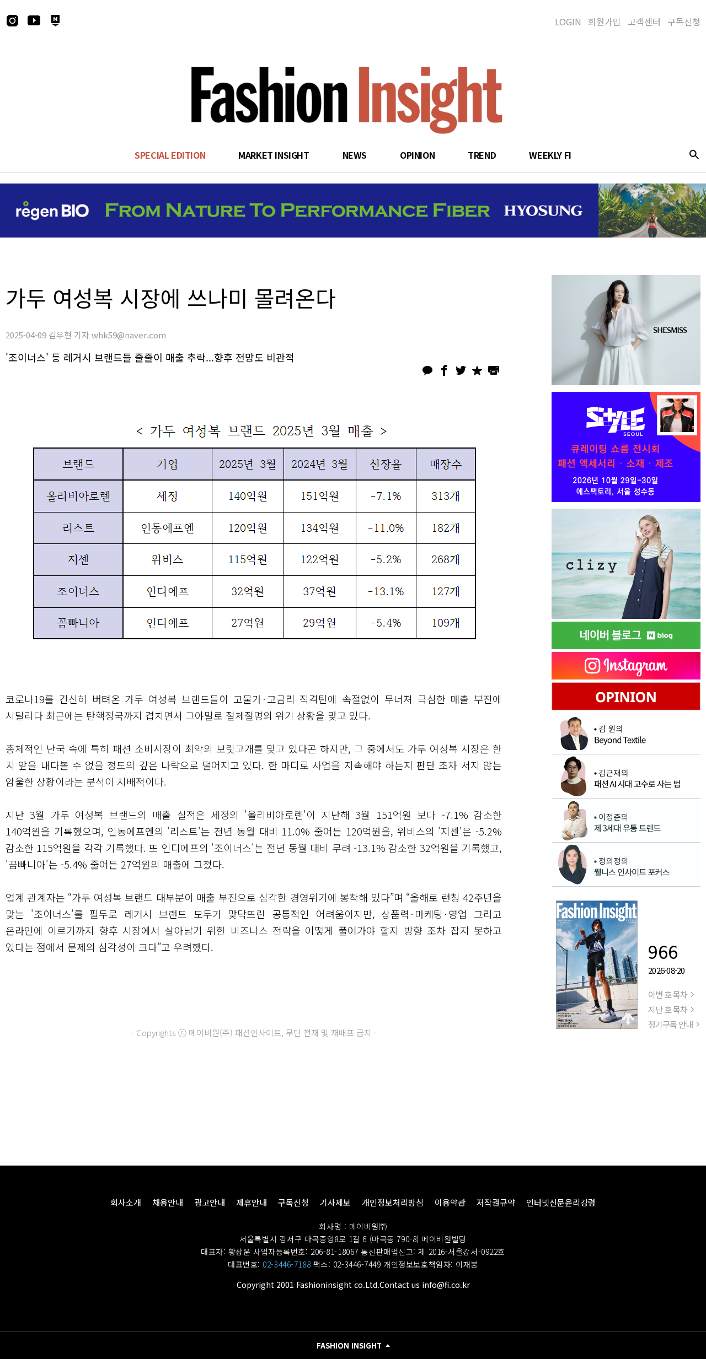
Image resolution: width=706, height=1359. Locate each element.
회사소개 (125, 1202)
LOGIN (568, 21)
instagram (12, 20)
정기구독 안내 (670, 1024)
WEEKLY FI (550, 154)
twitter (460, 370)
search (693, 154)
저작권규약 (496, 1202)
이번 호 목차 (667, 994)
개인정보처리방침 (393, 1202)
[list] (626, 330)
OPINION (417, 154)
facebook (444, 370)
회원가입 (604, 21)
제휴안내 (251, 1202)
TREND (482, 154)
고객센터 (644, 21)
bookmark (477, 370)
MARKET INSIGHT (273, 154)
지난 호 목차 (667, 1009)
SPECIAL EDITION (170, 154)
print (494, 370)
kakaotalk (427, 370)
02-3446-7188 (287, 1264)
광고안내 (209, 1202)
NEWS (355, 154)
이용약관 (450, 1202)
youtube (33, 20)
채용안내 (167, 1202)
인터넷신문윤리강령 (561, 1202)
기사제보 (335, 1202)
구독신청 (683, 21)
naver (55, 20)
